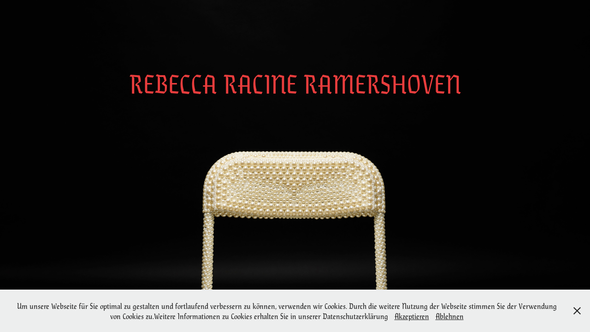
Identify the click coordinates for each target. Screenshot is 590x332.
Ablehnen (450, 315)
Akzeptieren (412, 315)
